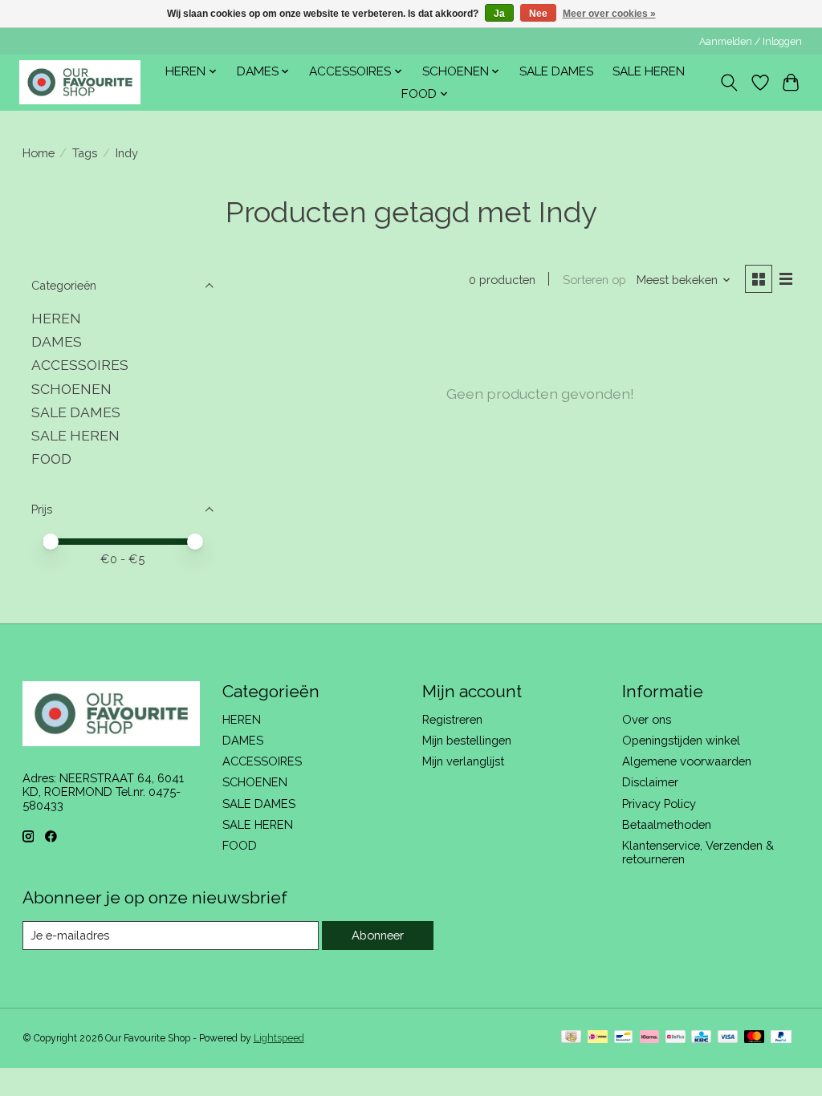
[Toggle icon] (728, 82)
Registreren (452, 719)
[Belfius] (675, 1037)
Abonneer (378, 935)
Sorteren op (594, 279)
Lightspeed (279, 1038)
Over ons (646, 719)
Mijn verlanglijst (463, 761)
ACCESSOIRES (79, 364)
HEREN (56, 318)
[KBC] (701, 1037)
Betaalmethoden (666, 824)
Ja (499, 13)
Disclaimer (650, 782)
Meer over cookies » (609, 13)
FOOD (51, 458)
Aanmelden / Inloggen (750, 41)
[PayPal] (781, 1037)
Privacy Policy (659, 803)
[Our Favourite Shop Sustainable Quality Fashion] (79, 82)
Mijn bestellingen (466, 740)
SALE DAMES (556, 71)
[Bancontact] (623, 1037)
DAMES (56, 341)
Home (38, 153)
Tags (84, 153)
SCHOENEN (71, 388)
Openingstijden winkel (681, 740)
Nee (538, 13)
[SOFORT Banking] (649, 1037)
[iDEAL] (598, 1037)
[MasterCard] (754, 1037)
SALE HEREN (648, 71)
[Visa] (728, 1037)
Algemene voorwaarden (686, 761)
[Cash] (571, 1037)
